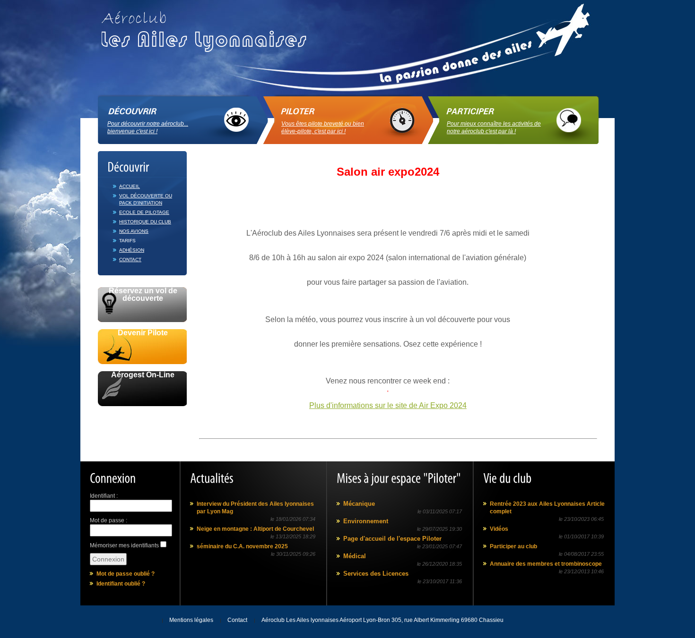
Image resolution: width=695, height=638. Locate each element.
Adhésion (131, 250)
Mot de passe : (108, 520)
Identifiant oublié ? (120, 583)
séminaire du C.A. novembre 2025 (242, 546)
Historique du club (145, 221)
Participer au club (513, 546)
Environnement (365, 521)
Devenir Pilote (143, 333)
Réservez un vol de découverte (143, 294)
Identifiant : (104, 496)
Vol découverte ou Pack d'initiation (145, 199)
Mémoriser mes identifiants (124, 545)
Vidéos (499, 529)
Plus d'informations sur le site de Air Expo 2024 (388, 405)
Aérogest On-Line (142, 375)
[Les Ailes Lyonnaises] (208, 28)
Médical (354, 556)
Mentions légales (191, 620)
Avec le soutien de (142, 417)
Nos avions (133, 231)
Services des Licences (375, 573)
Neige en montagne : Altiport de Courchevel (255, 529)
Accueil (129, 186)
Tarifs (127, 240)
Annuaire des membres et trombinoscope (546, 564)
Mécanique (359, 503)
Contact (130, 259)
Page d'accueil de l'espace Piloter (392, 538)
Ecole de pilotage (144, 212)
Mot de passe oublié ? (125, 573)
